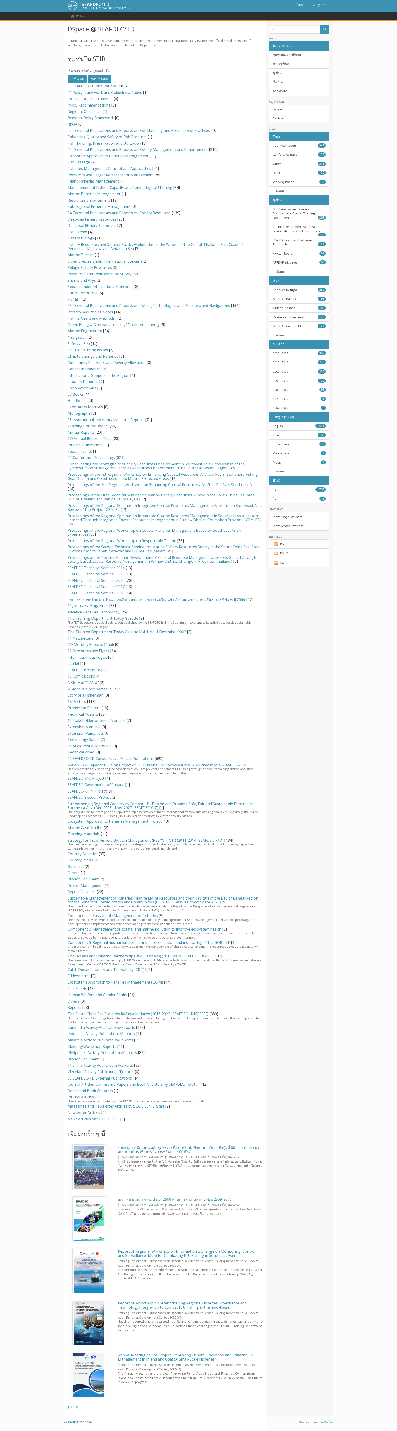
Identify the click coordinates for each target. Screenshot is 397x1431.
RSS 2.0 (285, 553)
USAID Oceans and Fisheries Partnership (298, 242)
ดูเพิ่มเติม (73, 1407)
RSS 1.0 (285, 544)
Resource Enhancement (298, 317)
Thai (298, 435)
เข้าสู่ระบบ (279, 109)
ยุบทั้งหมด (77, 79)
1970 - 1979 (298, 399)
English (298, 426)
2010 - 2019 (298, 362)
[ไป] (324, 29)
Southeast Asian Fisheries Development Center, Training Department (298, 213)
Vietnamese (298, 453)
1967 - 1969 (298, 408)
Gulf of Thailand (298, 308)
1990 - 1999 (298, 381)
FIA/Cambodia (298, 253)
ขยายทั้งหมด (99, 79)
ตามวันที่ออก (281, 64)
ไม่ (298, 499)
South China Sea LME (298, 326)
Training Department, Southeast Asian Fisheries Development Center (298, 230)
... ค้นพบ (278, 191)
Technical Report (298, 145)
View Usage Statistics (287, 517)
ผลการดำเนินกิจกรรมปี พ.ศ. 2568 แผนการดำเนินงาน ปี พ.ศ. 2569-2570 (175, 1199)
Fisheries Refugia (298, 290)
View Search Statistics (288, 526)
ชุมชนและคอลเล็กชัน (287, 55)
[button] (301, 4)
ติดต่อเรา (304, 1422)
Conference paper (298, 154)
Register (278, 118)
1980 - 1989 (298, 390)
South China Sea (298, 299)
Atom (283, 562)
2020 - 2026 (298, 353)
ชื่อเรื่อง (278, 82)
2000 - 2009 (298, 371)
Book (298, 173)
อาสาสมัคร (280, 91)
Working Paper (298, 182)
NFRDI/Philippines (298, 262)
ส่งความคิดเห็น (323, 1422)
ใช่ (298, 489)
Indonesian (298, 444)
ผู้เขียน (277, 73)
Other (298, 164)
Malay (298, 462)
